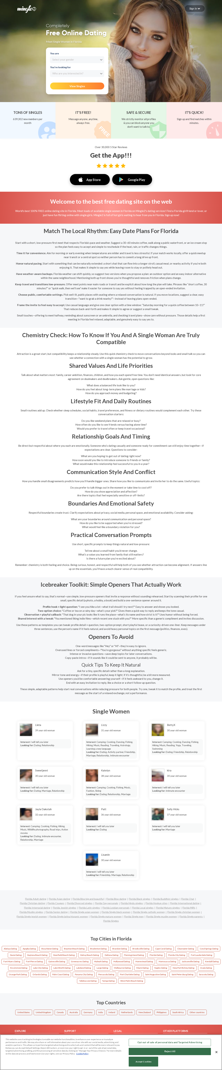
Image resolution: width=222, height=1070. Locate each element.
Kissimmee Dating (18, 968)
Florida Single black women (116, 911)
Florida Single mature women (106, 916)
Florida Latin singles (89, 907)
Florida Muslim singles (31, 911)
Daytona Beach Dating (37, 955)
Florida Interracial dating (37, 907)
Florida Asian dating (59, 898)
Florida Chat (187, 898)
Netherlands (127, 1012)
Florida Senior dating (57, 911)
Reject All (169, 1051)
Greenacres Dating (79, 961)
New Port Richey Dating (183, 968)
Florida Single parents (191, 916)
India (100, 1012)
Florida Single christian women (183, 911)
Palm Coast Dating (60, 974)
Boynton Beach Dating (74, 948)
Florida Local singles (142, 907)
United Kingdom (43, 1012)
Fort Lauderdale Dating (201, 955)
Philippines (162, 1012)
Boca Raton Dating (49, 948)
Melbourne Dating (122, 968)
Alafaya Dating (10, 948)
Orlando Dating (40, 974)
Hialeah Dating (101, 961)
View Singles (77, 86)
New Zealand (145, 1012)
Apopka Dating (29, 948)
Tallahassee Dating (87, 981)
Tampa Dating (108, 981)
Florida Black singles (139, 898)
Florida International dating (184, 903)
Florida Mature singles (168, 907)
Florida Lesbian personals (116, 907)
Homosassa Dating (167, 961)
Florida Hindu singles (132, 903)
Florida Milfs (188, 907)
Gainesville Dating (56, 961)
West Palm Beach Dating (131, 981)
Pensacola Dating (106, 974)
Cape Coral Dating (163, 948)
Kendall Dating (212, 961)
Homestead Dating (144, 961)
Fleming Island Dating (134, 955)
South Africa (178, 1012)
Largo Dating (102, 968)
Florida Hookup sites (157, 903)
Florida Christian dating (32, 903)
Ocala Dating (206, 968)
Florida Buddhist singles (166, 898)
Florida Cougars (56, 903)
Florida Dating (156, 955)
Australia (74, 1012)
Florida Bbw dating (116, 898)
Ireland (112, 1012)
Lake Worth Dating (61, 968)
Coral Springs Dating (209, 948)
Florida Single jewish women (32, 916)
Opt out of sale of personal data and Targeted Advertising (169, 1042)
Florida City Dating (176, 955)
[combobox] (77, 59)
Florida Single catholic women (149, 911)
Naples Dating (160, 968)
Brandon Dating (119, 948)
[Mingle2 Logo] (26, 8)
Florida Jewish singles (64, 907)
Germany (88, 1012)
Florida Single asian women (84, 911)
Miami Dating (142, 968)
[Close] (216, 1052)
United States (23, 1012)
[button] (195, 8)
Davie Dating (16, 955)
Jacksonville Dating (190, 961)
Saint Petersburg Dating (182, 974)
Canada (60, 1012)
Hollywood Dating (121, 961)
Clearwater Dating (185, 948)
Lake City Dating (40, 968)
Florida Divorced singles (79, 903)
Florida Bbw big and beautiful (88, 898)
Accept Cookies (144, 1061)
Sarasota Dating (206, 974)
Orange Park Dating (18, 974)
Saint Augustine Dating (155, 974)
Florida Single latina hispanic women (68, 916)
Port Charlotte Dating (129, 974)
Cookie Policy (82, 1054)
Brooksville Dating (141, 948)
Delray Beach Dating (89, 955)
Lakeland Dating (83, 968)
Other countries (197, 1012)
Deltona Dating (111, 955)
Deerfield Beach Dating (64, 955)
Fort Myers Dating (11, 961)
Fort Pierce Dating (34, 961)
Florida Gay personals (106, 903)
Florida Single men (134, 916)
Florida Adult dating (35, 898)
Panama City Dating (84, 974)
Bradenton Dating (98, 948)
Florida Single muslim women (161, 916)
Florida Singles (111, 920)
